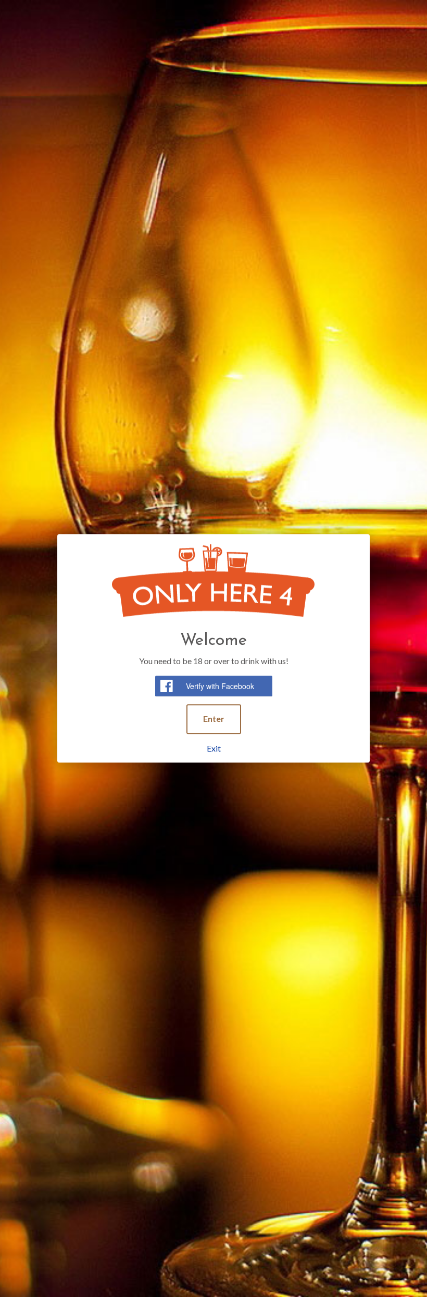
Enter (213, 718)
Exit (214, 748)
